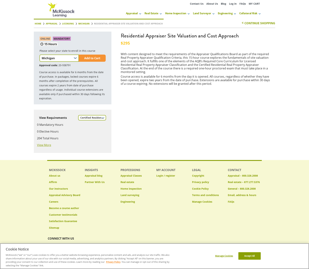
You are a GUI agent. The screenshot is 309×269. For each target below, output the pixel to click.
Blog (223, 3)
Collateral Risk (248, 13)
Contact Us (196, 3)
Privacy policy (200, 182)
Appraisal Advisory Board (64, 195)
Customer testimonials (63, 214)
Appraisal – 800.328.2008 (243, 175)
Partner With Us (95, 182)
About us (54, 175)
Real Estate (151, 13)
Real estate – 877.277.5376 (244, 182)
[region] (154, 256)
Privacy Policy (113, 261)
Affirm (53, 182)
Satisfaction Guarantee (63, 221)
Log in (233, 3)
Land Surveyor (202, 13)
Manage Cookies (202, 202)
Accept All (249, 255)
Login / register (165, 175)
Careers (53, 201)
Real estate (127, 182)
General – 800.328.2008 (242, 188)
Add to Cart (92, 58)
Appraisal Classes (131, 175)
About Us (212, 3)
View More (44, 145)
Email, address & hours (242, 195)
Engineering (225, 13)
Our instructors (58, 188)
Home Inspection (175, 13)
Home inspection (131, 188)
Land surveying (130, 195)
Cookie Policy (200, 188)
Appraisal (132, 13)
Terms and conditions (205, 195)
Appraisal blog (93, 175)
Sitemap (54, 227)
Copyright (198, 175)
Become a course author (64, 208)
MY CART (254, 3)
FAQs (242, 3)
